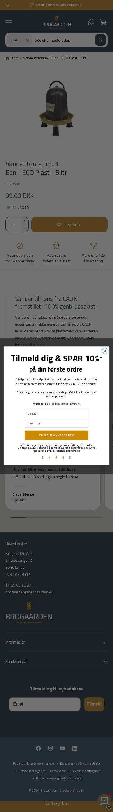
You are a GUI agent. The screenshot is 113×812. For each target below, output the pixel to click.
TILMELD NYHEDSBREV (56, 435)
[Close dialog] (105, 351)
